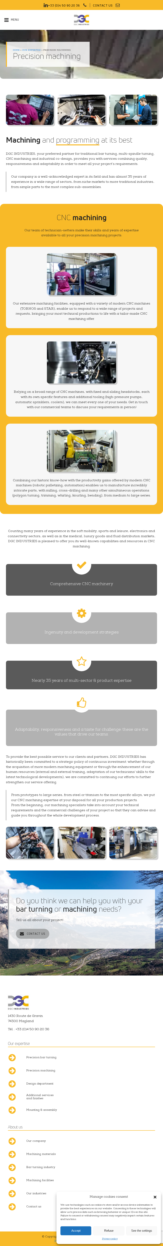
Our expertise (31, 50)
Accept (76, 1230)
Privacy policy (110, 1239)
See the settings (141, 1230)
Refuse (109, 1230)
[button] (155, 1197)
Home (16, 50)
